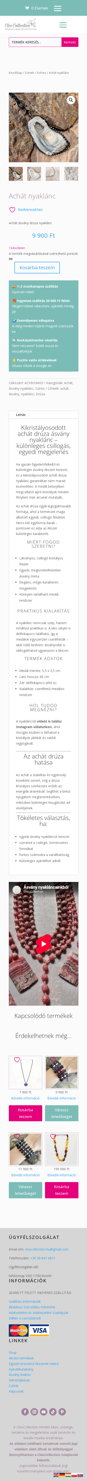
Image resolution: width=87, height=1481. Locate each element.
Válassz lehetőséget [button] (61, 1113)
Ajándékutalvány (21, 1369)
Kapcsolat (16, 1391)
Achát (68, 383)
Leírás (21, 414)
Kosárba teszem (37, 267)
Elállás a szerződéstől (25, 1318)
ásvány (14, 394)
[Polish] (74, 1474)
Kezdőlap (15, 73)
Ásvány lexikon (20, 1374)
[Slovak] (80, 1474)
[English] (56, 1474)
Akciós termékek (21, 1358)
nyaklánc (27, 394)
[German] (62, 1474)
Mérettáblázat (19, 1380)
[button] (71, 100)
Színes (41, 73)
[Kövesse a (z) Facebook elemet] (25, 1412)
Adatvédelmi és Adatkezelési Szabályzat (38, 1312)
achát (64, 388)
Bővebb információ (25, 1098)
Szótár (14, 1386)
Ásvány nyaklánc (21, 388)
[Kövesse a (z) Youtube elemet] (43, 1412)
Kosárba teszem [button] (25, 1113)
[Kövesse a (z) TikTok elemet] (53, 1412)
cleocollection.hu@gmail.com (46, 1249)
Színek (29, 73)
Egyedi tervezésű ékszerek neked (33, 1363)
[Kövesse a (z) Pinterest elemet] (62, 1412)
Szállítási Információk (25, 1301)
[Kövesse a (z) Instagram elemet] (34, 1412)
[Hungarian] (68, 1474)
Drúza (40, 394)
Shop (12, 1352)
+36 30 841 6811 (42, 1258)
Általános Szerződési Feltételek (32, 1307)
